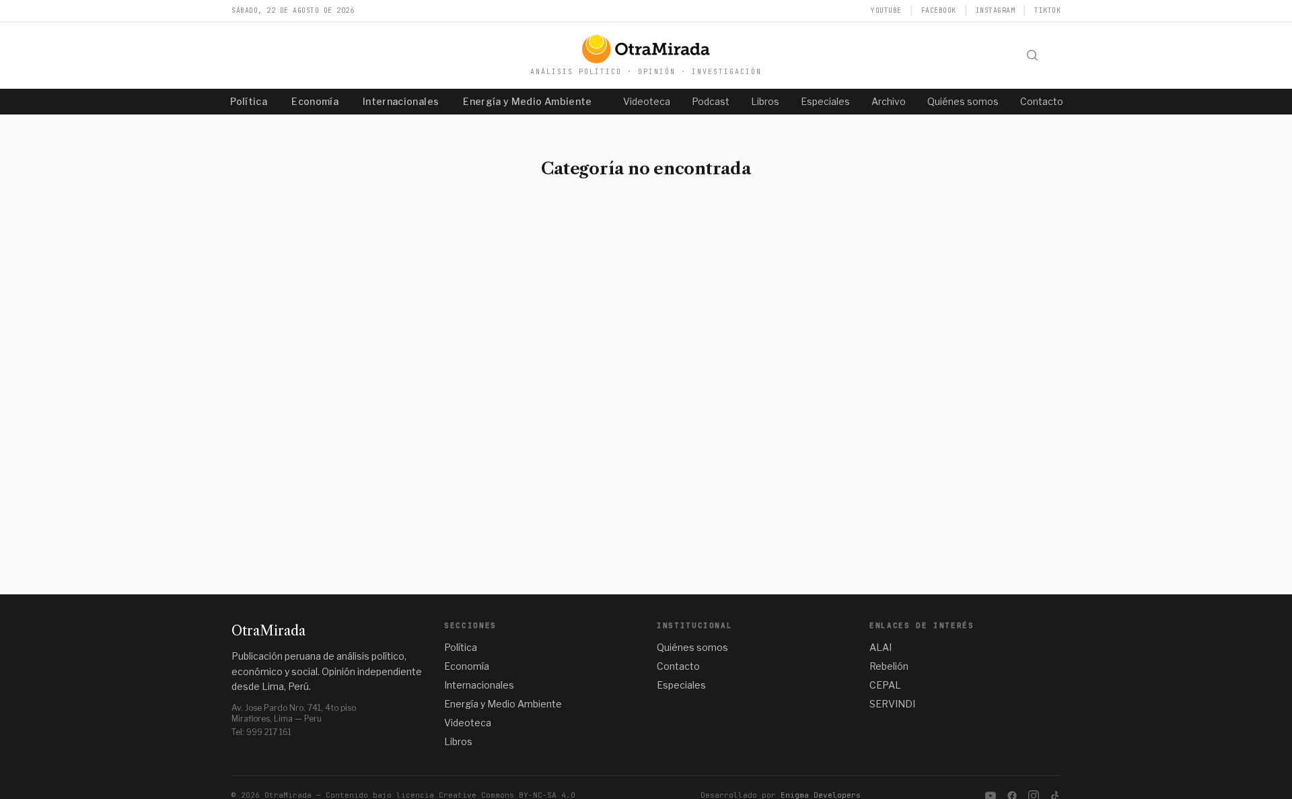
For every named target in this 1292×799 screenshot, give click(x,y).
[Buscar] (1032, 55)
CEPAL (885, 685)
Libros (765, 101)
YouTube (886, 10)
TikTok (1047, 10)
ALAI (880, 647)
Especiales (825, 101)
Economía (314, 101)
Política (248, 101)
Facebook (938, 10)
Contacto (1041, 101)
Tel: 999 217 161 (261, 732)
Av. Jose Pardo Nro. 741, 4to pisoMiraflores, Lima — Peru (293, 713)
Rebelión (888, 666)
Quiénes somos (963, 101)
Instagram (995, 10)
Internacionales (401, 101)
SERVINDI (892, 703)
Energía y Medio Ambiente (527, 101)
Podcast (710, 101)
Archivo (888, 101)
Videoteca (646, 101)
